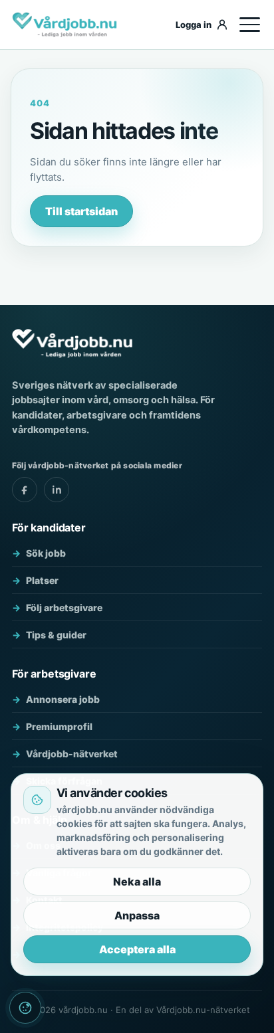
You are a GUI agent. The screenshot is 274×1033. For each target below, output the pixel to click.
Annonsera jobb (63, 699)
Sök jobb (46, 553)
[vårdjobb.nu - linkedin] (56, 489)
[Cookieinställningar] (25, 1008)
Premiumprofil (59, 726)
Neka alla (137, 881)
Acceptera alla (137, 949)
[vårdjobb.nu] (87, 24)
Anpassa (137, 915)
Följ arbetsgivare (64, 607)
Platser (42, 580)
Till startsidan (81, 211)
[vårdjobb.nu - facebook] (24, 489)
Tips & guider (56, 634)
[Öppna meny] (249, 24)
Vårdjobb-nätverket (72, 753)
